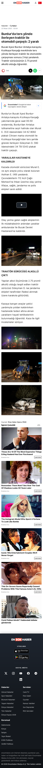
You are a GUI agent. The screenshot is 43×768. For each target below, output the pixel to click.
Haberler (4, 26)
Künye (3, 729)
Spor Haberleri (6, 696)
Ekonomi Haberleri (8, 700)
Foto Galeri (27, 696)
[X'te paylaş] (30, 71)
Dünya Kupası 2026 (8, 715)
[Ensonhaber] (22, 3)
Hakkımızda (5, 725)
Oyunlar (26, 700)
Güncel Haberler (7, 692)
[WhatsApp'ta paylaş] (35, 71)
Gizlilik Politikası (7, 744)
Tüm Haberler (6, 711)
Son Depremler (28, 707)
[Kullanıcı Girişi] (35, 3)
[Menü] (2, 3)
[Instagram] (13, 673)
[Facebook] (28, 673)
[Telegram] (35, 673)
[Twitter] (6, 673)
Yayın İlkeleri (6, 736)
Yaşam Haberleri (7, 703)
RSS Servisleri (28, 711)
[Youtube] (21, 673)
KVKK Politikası (6, 740)
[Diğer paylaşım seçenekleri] (40, 71)
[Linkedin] (21, 679)
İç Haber (13, 26)
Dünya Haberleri (7, 707)
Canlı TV (26, 692)
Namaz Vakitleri (29, 703)
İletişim (4, 732)
